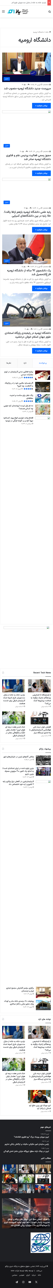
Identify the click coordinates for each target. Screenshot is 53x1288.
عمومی (21, 1275)
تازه (25, 363)
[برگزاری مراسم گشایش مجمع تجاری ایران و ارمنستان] (43, 992)
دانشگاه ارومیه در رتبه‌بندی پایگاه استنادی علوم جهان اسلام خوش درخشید (28, 335)
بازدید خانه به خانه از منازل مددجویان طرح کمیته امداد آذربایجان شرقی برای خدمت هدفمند (14, 699)
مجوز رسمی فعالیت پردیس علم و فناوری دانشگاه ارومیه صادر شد (28, 157)
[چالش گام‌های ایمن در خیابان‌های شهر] (43, 760)
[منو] (3, 13)
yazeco (46, 85)
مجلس (14, 1275)
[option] (24, 1213)
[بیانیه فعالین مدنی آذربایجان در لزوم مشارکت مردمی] (42, 375)
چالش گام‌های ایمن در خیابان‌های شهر (18, 756)
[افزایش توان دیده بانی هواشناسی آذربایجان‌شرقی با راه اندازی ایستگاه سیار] (39, 717)
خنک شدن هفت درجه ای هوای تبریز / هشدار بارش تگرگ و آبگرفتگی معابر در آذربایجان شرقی (15, 731)
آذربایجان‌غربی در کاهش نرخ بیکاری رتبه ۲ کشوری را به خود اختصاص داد (18, 783)
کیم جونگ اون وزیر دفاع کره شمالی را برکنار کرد (40, 1107)
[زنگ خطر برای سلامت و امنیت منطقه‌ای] (42, 398)
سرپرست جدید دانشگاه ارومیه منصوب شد (27, 89)
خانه (47, 32)
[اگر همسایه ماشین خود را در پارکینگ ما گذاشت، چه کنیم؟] (42, 387)
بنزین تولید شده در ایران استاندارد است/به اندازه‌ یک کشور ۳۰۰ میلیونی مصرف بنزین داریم (18, 771)
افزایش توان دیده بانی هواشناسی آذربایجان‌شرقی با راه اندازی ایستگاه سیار (40, 730)
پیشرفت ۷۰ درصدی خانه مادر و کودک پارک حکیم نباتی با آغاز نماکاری (19, 1003)
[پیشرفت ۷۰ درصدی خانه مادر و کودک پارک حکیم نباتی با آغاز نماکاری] (43, 1005)
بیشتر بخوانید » (41, 105)
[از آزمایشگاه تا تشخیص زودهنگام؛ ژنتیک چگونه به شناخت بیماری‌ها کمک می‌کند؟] (39, 685)
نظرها (8, 363)
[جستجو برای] (49, 13)
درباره (34, 1275)
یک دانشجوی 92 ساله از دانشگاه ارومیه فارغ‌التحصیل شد (29, 272)
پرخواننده (43, 363)
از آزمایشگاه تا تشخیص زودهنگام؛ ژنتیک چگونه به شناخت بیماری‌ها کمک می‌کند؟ (41, 699)
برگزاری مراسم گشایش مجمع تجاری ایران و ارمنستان (20, 989)
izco (12, 1270)
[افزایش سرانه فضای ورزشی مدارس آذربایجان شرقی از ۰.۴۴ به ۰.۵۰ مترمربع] (43, 1168)
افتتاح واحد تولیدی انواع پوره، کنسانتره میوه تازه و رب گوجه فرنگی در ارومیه (18, 419)
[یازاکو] (18, 12)
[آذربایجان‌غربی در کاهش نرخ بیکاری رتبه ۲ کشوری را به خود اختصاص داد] (43, 882)
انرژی (28, 1275)
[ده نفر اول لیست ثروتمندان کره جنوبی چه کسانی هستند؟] (42, 409)
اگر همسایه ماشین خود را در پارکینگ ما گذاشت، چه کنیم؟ (19, 384)
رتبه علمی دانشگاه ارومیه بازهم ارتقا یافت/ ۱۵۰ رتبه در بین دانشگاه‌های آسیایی (27, 214)
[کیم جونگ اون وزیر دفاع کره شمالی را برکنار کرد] (39, 1096)
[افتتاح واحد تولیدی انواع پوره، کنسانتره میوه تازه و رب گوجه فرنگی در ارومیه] (42, 519)
